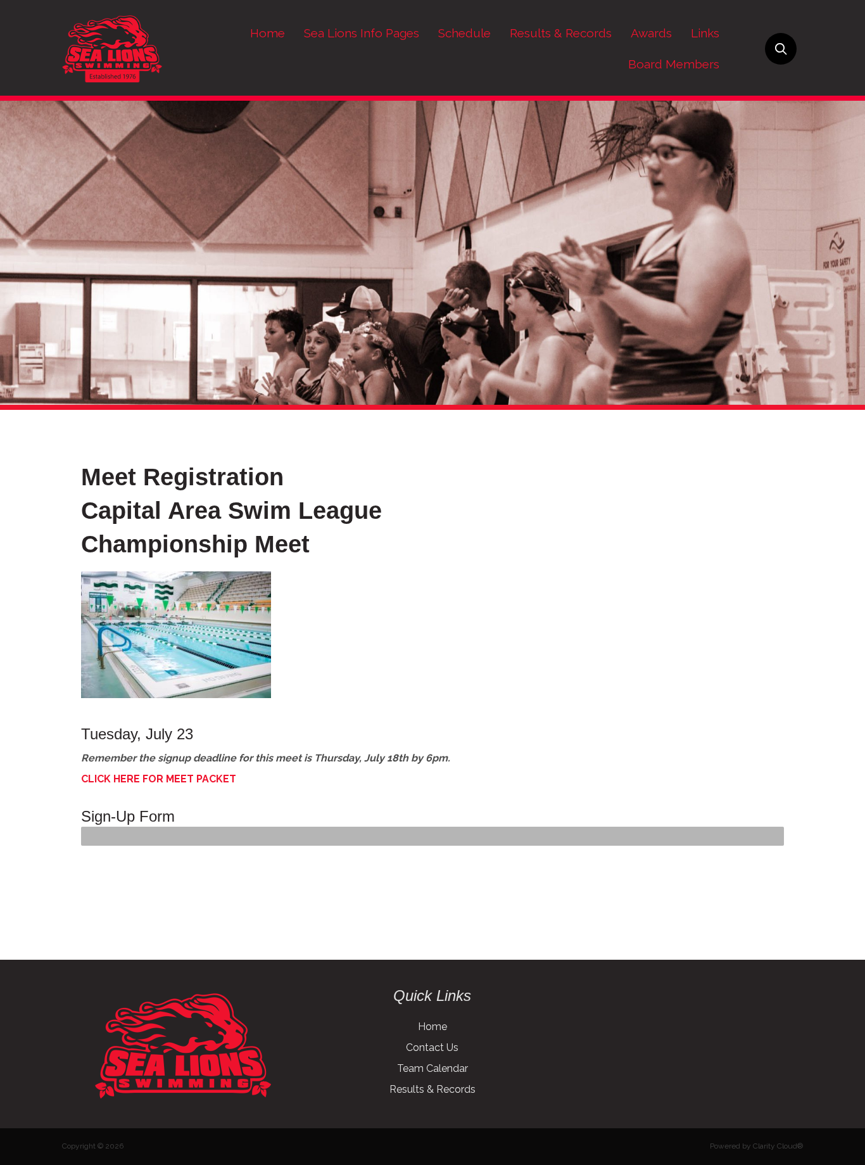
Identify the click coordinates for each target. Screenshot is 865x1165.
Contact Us (432, 1047)
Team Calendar (432, 1068)
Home (432, 1027)
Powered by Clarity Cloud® (756, 1146)
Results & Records (432, 1089)
